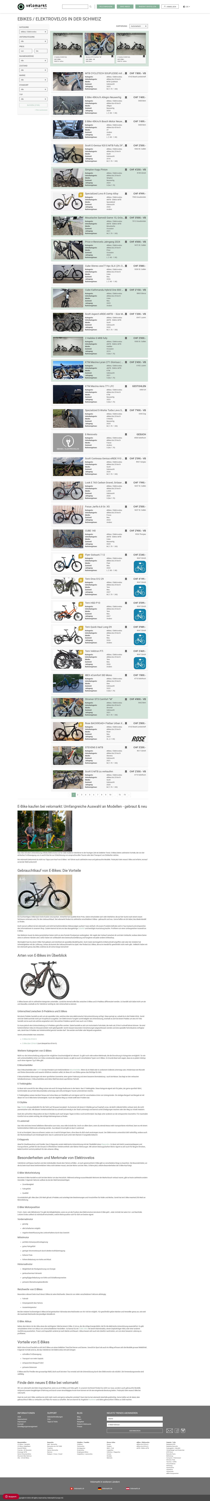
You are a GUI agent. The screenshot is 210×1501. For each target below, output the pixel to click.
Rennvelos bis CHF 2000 (54, 1446)
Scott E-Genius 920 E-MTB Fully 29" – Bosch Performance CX (118, 145)
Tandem (109, 1446)
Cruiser (109, 1454)
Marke (22, 75)
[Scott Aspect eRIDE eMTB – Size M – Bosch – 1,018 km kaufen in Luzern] (68, 322)
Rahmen (49, 1452)
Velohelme (169, 1469)
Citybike (24, 1107)
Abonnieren (134, 1431)
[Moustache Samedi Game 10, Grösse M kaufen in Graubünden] (68, 226)
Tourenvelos (80, 1446)
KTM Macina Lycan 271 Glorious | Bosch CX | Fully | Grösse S (117, 362)
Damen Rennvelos (52, 1450)
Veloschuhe (169, 1471)
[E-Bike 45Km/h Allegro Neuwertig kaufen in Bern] (68, 105)
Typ (21, 95)
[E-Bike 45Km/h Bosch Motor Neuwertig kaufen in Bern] (68, 129)
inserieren (92, 1400)
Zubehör (81, 928)
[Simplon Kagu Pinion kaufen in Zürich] (68, 177)
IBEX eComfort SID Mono (98, 675)
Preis (21, 46)
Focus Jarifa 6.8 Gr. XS (97, 506)
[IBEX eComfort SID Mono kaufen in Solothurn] (68, 683)
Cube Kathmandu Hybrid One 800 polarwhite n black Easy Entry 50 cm (122, 289)
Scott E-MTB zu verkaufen (99, 771)
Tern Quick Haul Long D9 (98, 626)
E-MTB (39, 1070)
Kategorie (24, 27)
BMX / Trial (110, 1448)
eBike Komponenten (172, 1473)
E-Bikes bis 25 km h (29, 1039)
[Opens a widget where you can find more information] (10, 1497)
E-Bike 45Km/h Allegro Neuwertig (103, 97)
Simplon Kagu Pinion (96, 169)
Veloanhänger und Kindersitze (175, 1450)
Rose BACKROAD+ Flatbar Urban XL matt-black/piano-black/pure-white (123, 723)
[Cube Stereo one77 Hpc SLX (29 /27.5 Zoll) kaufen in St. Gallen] (68, 274)
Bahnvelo (109, 1458)
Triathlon (50, 1448)
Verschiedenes (170, 1464)
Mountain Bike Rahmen (25, 1456)
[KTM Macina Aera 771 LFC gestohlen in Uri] (68, 394)
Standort (23, 85)
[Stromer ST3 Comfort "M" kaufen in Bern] (68, 707)
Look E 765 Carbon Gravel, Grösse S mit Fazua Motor (113, 482)
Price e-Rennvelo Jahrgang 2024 (102, 241)
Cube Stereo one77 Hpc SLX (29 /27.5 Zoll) (108, 265)
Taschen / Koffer (171, 1462)
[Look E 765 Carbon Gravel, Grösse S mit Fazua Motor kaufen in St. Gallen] (68, 490)
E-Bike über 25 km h (29, 1043)
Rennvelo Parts (170, 1454)
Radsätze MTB (170, 1444)
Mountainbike (75, 1070)
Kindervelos (80, 1450)
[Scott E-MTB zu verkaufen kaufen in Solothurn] (68, 779)
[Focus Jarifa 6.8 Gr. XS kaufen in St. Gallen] (68, 514)
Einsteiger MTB (22, 1452)
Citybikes (80, 1444)
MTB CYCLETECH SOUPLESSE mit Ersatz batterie (112, 73)
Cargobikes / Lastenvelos (84, 1454)
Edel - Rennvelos (52, 1444)
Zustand (23, 66)
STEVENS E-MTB (94, 747)
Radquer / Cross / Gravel (54, 1454)
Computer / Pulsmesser (173, 1458)
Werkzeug (169, 1465)
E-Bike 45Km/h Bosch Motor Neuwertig (106, 121)
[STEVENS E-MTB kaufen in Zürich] (68, 755)
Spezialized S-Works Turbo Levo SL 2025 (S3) (109, 410)
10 (110, 795)
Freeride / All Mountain (24, 1450)
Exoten (109, 1444)
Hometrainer (170, 1467)
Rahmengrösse (26, 56)
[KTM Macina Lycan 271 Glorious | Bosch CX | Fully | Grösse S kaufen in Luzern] (68, 370)
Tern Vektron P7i (94, 651)
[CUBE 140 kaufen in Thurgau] (68, 539)
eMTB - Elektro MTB (143, 1448)
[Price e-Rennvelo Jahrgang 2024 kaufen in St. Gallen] (68, 250)
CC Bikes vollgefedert (24, 1446)
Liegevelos (110, 1450)
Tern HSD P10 (92, 602)
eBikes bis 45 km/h (142, 1446)
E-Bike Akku (83, 1329)
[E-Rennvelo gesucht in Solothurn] (68, 442)
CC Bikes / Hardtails (24, 1444)
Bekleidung (169, 1456)
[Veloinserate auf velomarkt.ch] (32, 7)
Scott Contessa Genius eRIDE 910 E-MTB (107, 458)
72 (120, 795)
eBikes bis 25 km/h (142, 1444)
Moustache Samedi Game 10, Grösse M (106, 217)
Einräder (109, 1456)
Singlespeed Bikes (82, 1452)
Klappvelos (105, 1144)
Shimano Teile (170, 1460)
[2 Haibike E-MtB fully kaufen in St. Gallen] (68, 346)
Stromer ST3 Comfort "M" (93, 57)
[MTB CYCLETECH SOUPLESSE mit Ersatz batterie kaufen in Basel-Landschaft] (68, 81)
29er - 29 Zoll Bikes (23, 1458)
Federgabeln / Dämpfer (173, 1448)
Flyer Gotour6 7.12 (95, 554)
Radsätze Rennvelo (172, 1446)
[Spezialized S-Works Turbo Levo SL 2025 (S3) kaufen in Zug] (68, 418)
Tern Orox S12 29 (94, 578)
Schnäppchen (81, 1448)
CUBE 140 (90, 530)
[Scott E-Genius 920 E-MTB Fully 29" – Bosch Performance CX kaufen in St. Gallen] (68, 153)
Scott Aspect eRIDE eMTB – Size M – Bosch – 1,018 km (115, 314)
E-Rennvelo (91, 434)
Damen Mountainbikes (24, 1454)
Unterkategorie (27, 37)
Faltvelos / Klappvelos (113, 1452)
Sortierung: (121, 26)
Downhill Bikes (22, 1448)
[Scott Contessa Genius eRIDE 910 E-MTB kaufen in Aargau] (68, 466)
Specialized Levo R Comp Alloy (101, 193)
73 (125, 795)
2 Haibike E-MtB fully (60, 57)
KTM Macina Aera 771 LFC (99, 386)
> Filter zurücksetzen (41, 110)
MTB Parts (169, 1452)
